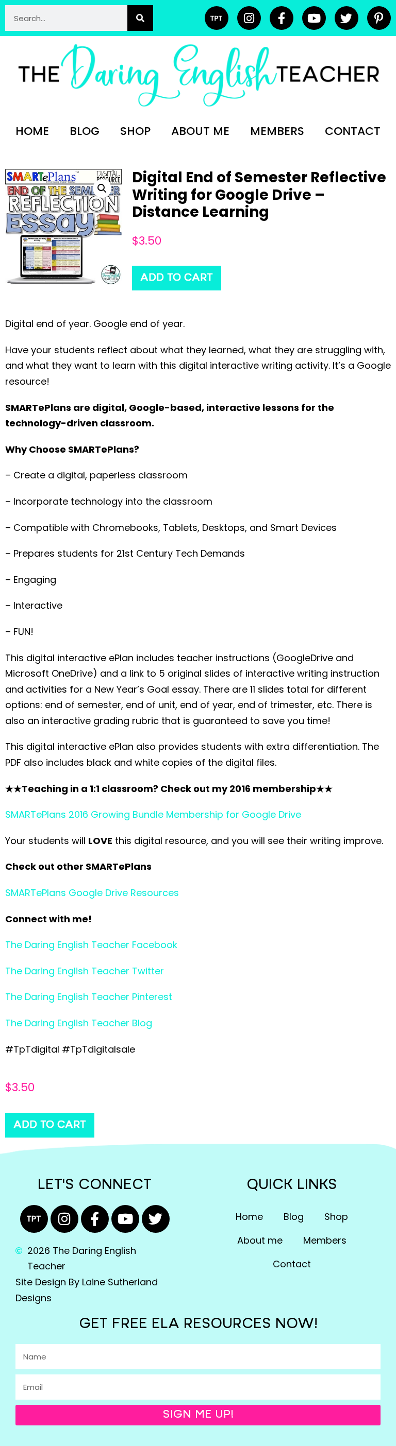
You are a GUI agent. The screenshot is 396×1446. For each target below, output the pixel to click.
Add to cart (176, 278)
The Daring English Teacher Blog (78, 1023)
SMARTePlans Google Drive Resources (92, 892)
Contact (353, 131)
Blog (85, 131)
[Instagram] (249, 18)
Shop (135, 131)
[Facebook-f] (281, 18)
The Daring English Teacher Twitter (84, 971)
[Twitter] (346, 18)
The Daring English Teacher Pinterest (88, 996)
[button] (102, 188)
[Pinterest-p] (379, 18)
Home (32, 131)
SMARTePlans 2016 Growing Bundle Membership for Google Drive (153, 814)
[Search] (140, 18)
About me (200, 131)
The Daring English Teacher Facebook (91, 944)
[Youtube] (314, 18)
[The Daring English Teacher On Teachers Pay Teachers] (216, 18)
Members (277, 131)
